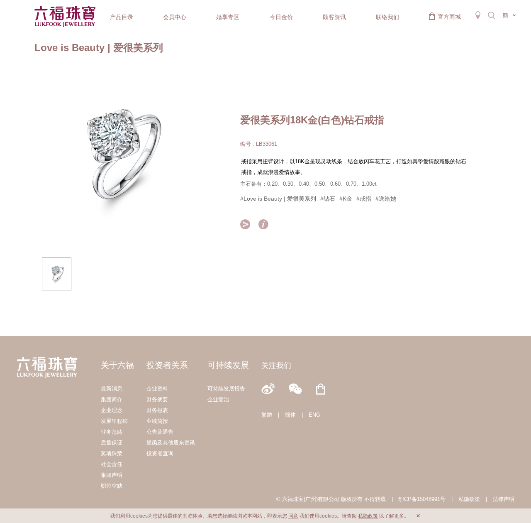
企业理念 (111, 410)
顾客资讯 (334, 17)
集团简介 (111, 399)
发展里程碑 (114, 421)
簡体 (290, 415)
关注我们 (276, 365)
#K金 (345, 198)
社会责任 (111, 464)
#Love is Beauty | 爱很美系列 (278, 198)
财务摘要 (157, 399)
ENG (314, 415)
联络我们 (387, 17)
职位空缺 (111, 486)
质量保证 (111, 443)
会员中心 (174, 17)
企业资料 (157, 388)
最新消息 (111, 388)
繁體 (266, 415)
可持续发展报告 (226, 388)
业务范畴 (111, 432)
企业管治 (218, 399)
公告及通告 (159, 432)
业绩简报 (157, 421)
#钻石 (327, 198)
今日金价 (281, 17)
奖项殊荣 (111, 453)
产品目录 (121, 17)
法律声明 (503, 499)
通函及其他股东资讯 (170, 443)
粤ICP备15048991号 (421, 499)
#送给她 (385, 198)
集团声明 (111, 475)
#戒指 (363, 198)
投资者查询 (159, 453)
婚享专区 (227, 17)
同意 (293, 516)
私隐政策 (469, 499)
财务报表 (157, 410)
